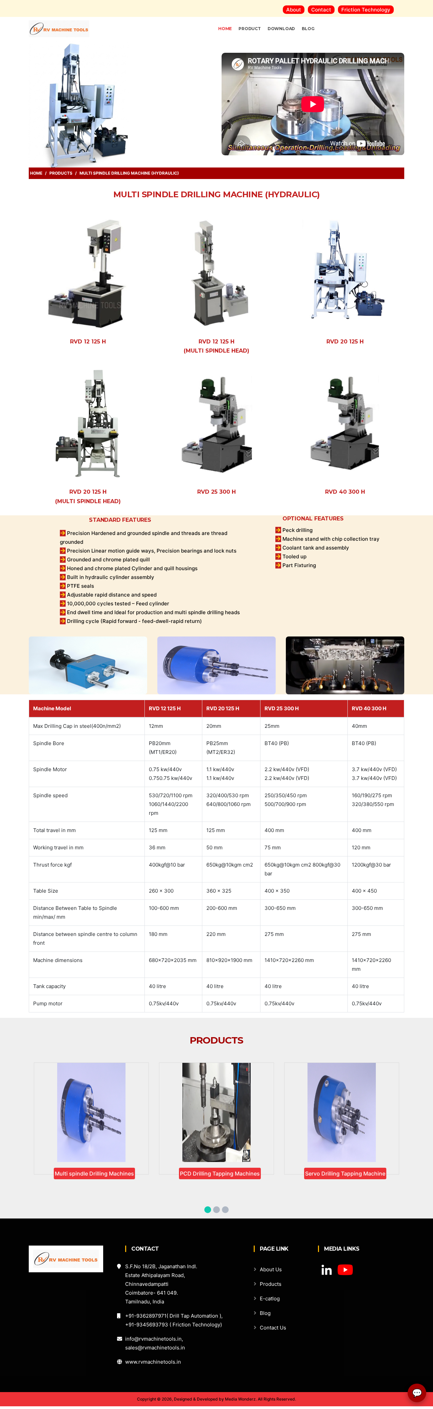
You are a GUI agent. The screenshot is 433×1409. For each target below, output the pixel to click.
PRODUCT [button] (249, 28)
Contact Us (273, 1327)
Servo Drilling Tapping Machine (345, 1173)
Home (36, 173)
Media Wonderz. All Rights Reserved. (260, 1399)
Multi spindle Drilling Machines (94, 1173)
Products (60, 173)
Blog (308, 28)
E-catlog (270, 1298)
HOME (225, 28)
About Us (271, 1269)
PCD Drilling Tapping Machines (220, 1173)
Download (281, 28)
